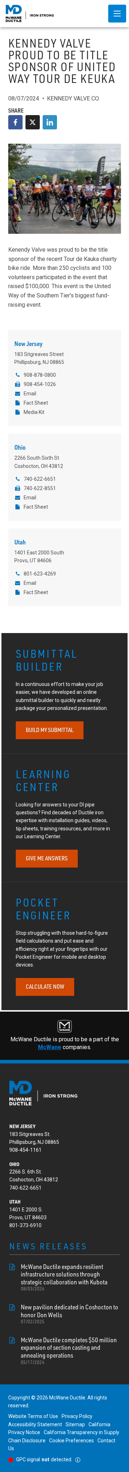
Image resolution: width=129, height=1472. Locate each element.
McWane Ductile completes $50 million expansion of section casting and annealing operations (69, 1350)
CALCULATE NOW (45, 986)
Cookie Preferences (71, 1440)
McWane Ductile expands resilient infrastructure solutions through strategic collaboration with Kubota (64, 1277)
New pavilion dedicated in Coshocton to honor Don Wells (69, 1313)
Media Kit (34, 412)
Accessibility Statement (35, 1424)
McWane (49, 1047)
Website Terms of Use (33, 1416)
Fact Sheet (36, 403)
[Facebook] (15, 122)
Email (30, 393)
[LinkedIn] (50, 122)
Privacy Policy (77, 1416)
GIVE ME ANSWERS (47, 858)
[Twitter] (32, 122)
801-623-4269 (40, 574)
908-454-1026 (40, 384)
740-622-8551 (40, 488)
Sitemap (75, 1424)
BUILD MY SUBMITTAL (49, 729)
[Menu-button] (117, 14)
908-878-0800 (40, 375)
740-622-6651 (40, 479)
